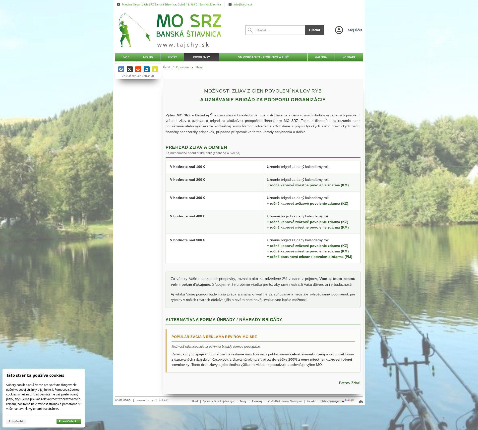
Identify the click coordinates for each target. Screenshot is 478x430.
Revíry (243, 401)
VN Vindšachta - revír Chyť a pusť (285, 401)
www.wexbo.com (145, 400)
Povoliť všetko (68, 421)
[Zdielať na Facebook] (121, 69)
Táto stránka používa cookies (35, 375)
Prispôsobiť (16, 421)
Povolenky (257, 401)
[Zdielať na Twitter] (130, 69)
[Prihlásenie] (348, 30)
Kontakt (311, 401)
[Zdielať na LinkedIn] (147, 69)
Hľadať (314, 30)
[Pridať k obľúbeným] (155, 69)
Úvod (195, 401)
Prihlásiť (163, 400)
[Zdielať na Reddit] (138, 69)
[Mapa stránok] (361, 401)
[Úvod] (175, 30)
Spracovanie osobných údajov (219, 401)
